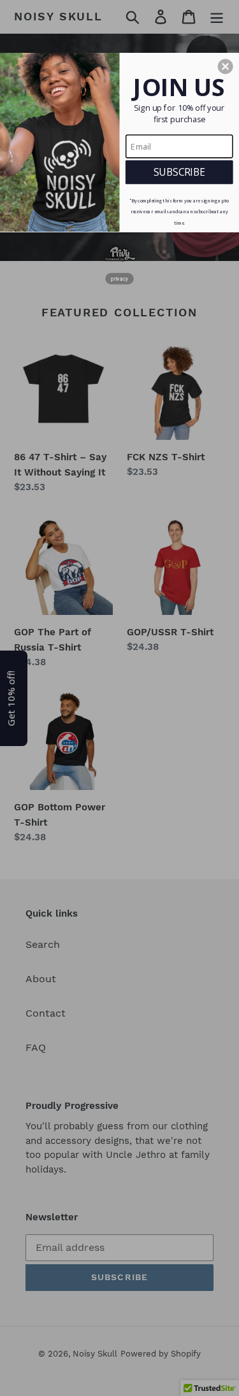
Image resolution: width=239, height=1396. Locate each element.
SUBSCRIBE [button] (179, 171)
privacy (119, 277)
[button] (225, 66)
